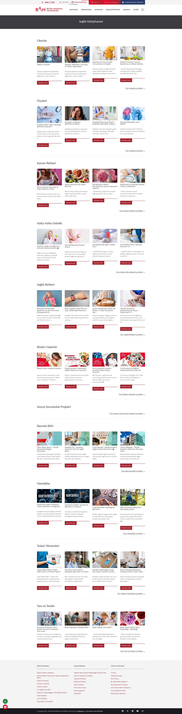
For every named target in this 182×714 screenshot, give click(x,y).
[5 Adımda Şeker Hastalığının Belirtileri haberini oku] (104, 497)
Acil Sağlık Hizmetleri (44, 690)
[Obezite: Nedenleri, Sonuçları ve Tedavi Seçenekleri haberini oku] (77, 54)
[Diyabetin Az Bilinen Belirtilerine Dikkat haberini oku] (77, 113)
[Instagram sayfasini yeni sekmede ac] (142, 711)
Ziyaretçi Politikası (80, 679)
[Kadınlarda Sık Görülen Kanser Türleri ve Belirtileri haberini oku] (132, 176)
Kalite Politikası (42, 696)
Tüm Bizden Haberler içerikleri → (132, 394)
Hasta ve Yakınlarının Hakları (83, 676)
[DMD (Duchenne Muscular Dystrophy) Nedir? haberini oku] (132, 497)
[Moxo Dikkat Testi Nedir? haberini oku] (104, 619)
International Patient (134, 2)
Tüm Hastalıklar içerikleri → (134, 533)
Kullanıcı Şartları (42, 687)
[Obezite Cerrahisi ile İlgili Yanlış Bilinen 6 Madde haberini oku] (104, 53)
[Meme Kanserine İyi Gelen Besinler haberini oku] (77, 176)
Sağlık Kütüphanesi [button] (113, 9)
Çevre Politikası (42, 698)
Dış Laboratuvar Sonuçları (119, 685)
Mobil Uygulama (79, 691)
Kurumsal (126, 9)
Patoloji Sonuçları (116, 676)
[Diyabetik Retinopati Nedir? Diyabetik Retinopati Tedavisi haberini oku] (104, 113)
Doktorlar (99, 9)
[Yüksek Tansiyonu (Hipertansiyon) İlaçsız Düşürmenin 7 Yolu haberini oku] (132, 298)
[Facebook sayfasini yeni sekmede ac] (122, 711)
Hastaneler (73, 9)
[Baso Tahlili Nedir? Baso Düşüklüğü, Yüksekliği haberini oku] (132, 619)
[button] (5, 707)
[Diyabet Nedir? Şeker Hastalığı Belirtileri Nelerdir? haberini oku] (49, 114)
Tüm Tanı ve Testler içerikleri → (132, 651)
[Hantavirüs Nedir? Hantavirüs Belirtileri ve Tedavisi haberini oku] (77, 496)
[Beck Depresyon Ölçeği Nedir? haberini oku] (77, 619)
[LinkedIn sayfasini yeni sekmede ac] (132, 711)
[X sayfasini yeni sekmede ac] (127, 711)
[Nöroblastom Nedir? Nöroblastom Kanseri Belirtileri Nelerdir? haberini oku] (104, 176)
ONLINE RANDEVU (80, 2)
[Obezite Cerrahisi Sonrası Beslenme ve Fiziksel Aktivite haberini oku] (132, 53)
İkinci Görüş (115, 679)
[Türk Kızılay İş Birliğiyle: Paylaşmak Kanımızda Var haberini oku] (132, 360)
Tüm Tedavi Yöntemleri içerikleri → (131, 593)
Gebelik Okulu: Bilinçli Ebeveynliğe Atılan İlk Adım (90, 673)
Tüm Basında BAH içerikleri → (133, 471)
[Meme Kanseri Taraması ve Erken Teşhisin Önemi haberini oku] (49, 177)
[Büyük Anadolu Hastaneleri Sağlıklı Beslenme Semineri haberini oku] (77, 360)
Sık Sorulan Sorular (80, 687)
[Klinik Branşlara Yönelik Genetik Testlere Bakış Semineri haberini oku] (104, 360)
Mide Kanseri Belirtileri (118, 693)
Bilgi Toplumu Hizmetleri (45, 701)
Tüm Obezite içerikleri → (135, 88)
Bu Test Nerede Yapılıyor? (119, 682)
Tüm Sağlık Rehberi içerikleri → (132, 334)
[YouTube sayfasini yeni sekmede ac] (137, 711)
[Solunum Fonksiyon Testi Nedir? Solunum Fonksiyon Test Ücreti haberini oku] (49, 619)
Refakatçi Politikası (80, 682)
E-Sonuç (113, 673)
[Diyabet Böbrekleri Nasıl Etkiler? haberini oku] (132, 113)
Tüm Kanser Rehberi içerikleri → (132, 211)
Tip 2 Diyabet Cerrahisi (118, 691)
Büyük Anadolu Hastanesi (45, 673)
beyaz (82, 711)
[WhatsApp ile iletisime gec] (5, 701)
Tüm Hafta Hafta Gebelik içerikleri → (130, 272)
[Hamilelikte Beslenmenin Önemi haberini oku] (77, 236)
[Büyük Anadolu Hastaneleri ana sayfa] (49, 8)
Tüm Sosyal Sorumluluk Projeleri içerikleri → (127, 413)
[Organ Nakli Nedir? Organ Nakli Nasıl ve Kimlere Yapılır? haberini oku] (49, 559)
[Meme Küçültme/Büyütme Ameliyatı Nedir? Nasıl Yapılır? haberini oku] (132, 559)
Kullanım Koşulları (43, 681)
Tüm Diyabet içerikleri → (135, 151)
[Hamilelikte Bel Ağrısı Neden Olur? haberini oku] (104, 236)
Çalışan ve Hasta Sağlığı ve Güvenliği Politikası (52, 692)
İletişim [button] (136, 9)
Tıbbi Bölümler (86, 9)
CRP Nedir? (77, 693)
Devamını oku (42, 83)
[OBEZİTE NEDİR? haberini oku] (49, 54)
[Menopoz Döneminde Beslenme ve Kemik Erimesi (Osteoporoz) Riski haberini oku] (49, 298)
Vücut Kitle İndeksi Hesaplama (121, 687)
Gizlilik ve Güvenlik (43, 684)
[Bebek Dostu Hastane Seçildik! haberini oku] (49, 360)
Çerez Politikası (79, 685)
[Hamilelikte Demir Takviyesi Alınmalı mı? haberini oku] (132, 236)
